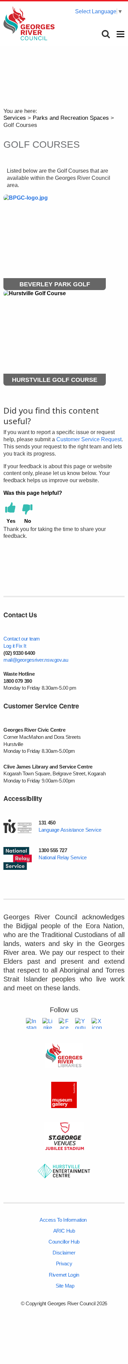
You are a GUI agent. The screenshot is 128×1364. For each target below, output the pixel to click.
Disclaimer (64, 1252)
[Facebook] (64, 1023)
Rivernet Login (64, 1275)
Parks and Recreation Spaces (71, 118)
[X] (96, 1023)
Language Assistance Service (70, 830)
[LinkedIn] (47, 1023)
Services (14, 118)
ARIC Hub (64, 1231)
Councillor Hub (64, 1242)
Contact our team (21, 639)
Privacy (64, 1263)
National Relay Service (63, 857)
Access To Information (63, 1220)
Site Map (65, 1286)
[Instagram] (31, 1023)
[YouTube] (80, 1023)
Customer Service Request (89, 439)
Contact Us (20, 614)
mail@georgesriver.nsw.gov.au (35, 660)
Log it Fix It (14, 646)
